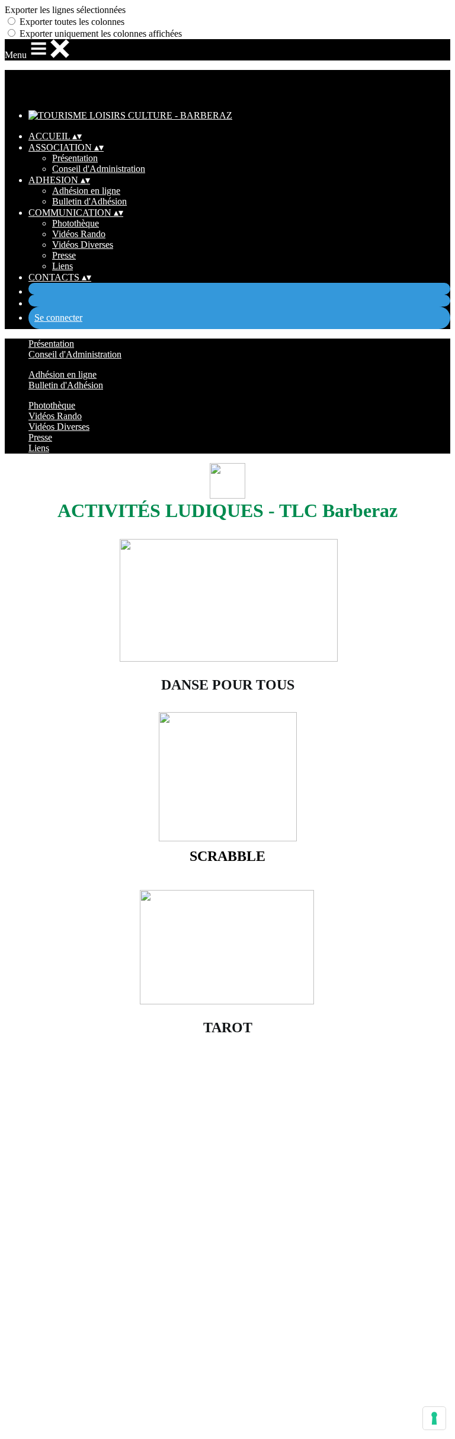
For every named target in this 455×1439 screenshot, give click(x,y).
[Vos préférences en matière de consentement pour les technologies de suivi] (434, 1418)
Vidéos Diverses (82, 245)
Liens (62, 266)
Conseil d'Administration (98, 169)
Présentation (75, 158)
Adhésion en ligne (86, 191)
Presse (64, 255)
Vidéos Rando (78, 234)
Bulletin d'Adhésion (89, 201)
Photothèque (75, 223)
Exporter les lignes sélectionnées (65, 10)
